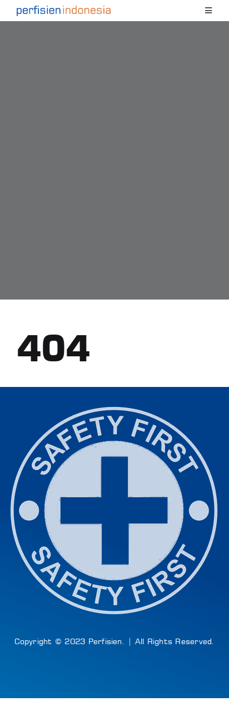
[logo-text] (64, 10)
